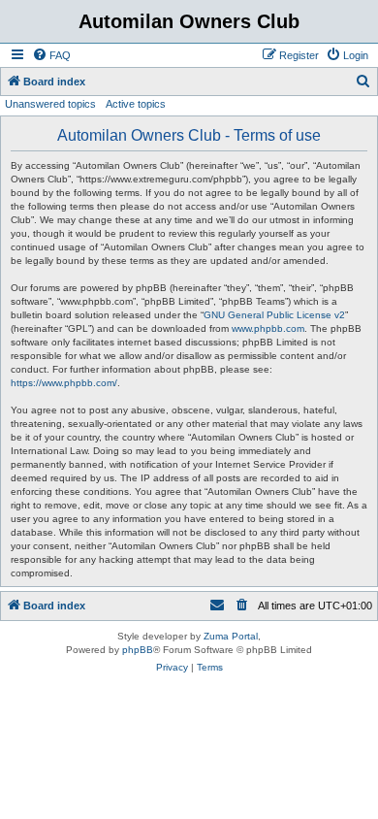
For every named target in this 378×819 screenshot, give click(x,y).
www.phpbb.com (268, 328)
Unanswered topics (50, 104)
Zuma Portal (231, 636)
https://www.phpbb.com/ (64, 382)
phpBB (137, 649)
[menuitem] (51, 55)
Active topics (136, 104)
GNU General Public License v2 (274, 315)
